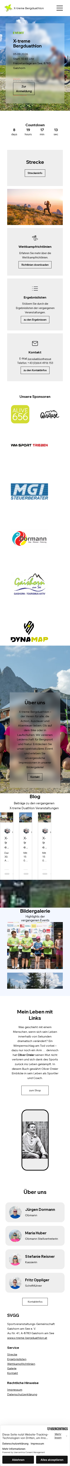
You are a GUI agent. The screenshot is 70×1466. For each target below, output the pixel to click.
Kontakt (12, 1373)
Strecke (12, 1354)
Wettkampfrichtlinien (21, 1364)
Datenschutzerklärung (22, 1394)
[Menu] (59, 8)
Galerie (12, 1368)
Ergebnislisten (16, 1359)
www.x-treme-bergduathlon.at (27, 1338)
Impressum (14, 1389)
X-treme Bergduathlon (29, 8)
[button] (56, 221)
